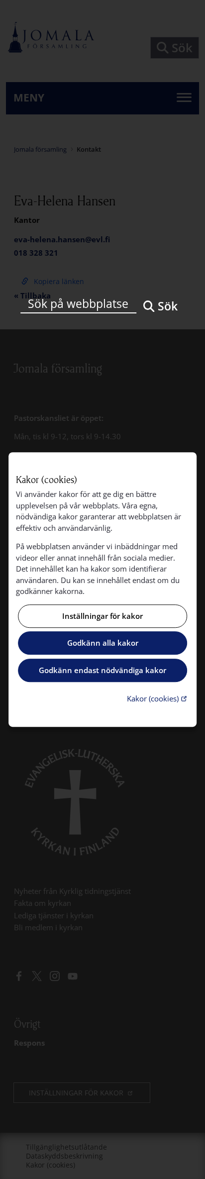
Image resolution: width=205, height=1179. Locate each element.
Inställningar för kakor (102, 616)
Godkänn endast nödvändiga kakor (102, 670)
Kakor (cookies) (158, 698)
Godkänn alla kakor (102, 643)
